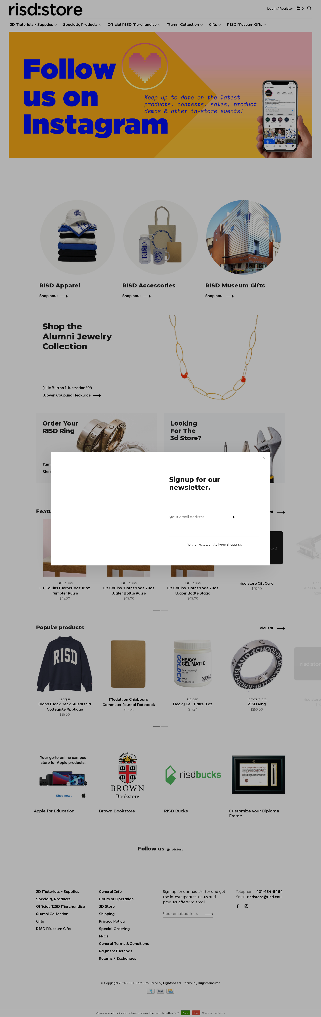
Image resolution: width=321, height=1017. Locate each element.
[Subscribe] (229, 517)
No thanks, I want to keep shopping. (214, 544)
